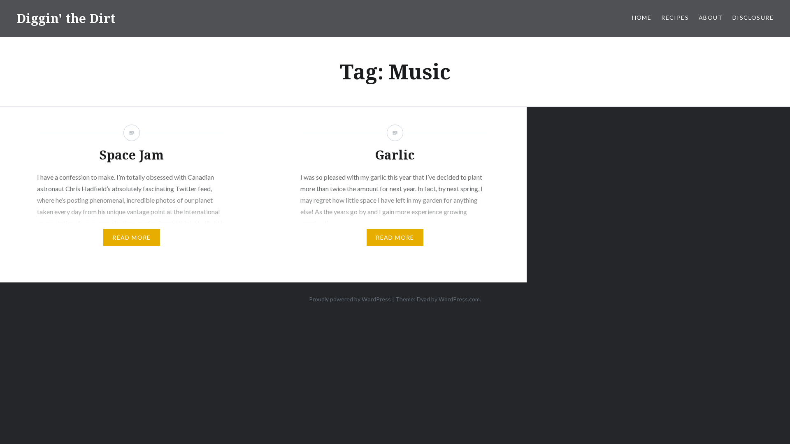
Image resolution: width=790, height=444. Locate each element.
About (711, 17)
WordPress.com (459, 299)
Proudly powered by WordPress (350, 299)
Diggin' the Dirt (66, 18)
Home (642, 17)
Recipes (675, 17)
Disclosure (753, 17)
